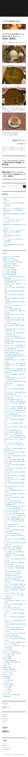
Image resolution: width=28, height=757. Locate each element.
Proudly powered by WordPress (19, 754)
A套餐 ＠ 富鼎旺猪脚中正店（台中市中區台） (13, 244)
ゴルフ (6, 682)
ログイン (5, 743)
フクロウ (5, 147)
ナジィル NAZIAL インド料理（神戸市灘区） (15, 568)
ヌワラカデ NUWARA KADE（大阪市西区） (15, 482)
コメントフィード (7, 747)
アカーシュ (18, 150)
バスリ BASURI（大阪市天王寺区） (13, 354)
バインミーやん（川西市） (11, 644)
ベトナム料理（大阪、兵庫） (10, 607)
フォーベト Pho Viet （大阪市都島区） (14, 642)
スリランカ (7, 691)
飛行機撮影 (6, 676)
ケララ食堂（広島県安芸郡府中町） (13, 519)
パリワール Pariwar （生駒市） (12, 443)
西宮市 (14, 150)
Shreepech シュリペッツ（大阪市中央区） (15, 385)
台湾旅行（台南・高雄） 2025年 (11, 262)
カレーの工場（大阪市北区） (11, 533)
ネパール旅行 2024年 (8, 263)
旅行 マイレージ (7, 674)
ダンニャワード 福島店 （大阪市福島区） (14, 406)
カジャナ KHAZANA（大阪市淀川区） (14, 566)
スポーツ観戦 (8, 680)
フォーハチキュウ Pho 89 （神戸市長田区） (15, 613)
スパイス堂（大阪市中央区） (11, 549)
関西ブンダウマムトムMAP (9, 260)
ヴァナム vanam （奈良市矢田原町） (13, 513)
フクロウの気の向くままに (11, 21)
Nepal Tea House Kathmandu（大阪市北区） (15, 291)
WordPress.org (6, 749)
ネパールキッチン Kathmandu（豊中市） (14, 423)
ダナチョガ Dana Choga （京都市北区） (14, 408)
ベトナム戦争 (8, 685)
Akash (21, 150)
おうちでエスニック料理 (9, 651)
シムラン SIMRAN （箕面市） (12, 309)
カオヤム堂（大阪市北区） (11, 571)
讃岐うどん (6, 667)
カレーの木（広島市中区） (11, 524)
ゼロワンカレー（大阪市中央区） (12, 546)
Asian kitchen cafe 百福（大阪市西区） (14, 587)
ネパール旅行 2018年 (8, 271)
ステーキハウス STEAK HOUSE (11, 653)
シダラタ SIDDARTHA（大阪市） (13, 399)
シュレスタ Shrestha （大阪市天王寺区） (14, 401)
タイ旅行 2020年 (7, 267)
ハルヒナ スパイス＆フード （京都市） (14, 515)
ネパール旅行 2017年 (8, 272)
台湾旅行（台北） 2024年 (9, 265)
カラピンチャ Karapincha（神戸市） (13, 459)
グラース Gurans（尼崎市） (11, 323)
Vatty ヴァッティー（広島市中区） (13, 434)
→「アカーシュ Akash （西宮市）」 (10, 134)
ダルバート (4, 150)
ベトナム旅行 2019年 (8, 269)
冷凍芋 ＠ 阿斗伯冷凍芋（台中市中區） (12, 235)
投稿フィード (6, 745)
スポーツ (5, 678)
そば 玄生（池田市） (9, 660)
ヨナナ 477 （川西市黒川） (11, 517)
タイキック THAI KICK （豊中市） (13, 593)
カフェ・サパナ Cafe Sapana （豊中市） (14, 584)
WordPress (6, 696)
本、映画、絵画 (7, 683)
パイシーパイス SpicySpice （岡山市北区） (15, 520)
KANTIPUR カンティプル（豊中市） (13, 318)
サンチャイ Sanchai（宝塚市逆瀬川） (13, 435)
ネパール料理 (9, 150)
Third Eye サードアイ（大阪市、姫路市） (14, 363)
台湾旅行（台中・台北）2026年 (10, 256)
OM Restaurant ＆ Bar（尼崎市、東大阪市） (15, 325)
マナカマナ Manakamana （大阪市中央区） (15, 294)
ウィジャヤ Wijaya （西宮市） (12, 501)
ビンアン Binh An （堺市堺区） (12, 636)
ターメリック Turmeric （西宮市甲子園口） (15, 287)
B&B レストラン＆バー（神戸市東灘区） (14, 345)
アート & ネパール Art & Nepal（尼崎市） (14, 437)
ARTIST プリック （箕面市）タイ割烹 (14, 586)
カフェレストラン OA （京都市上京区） (14, 410)
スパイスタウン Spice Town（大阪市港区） (15, 388)
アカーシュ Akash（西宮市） (18, 148)
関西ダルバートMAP (8, 258)
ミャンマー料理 (7, 649)
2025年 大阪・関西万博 (8, 274)
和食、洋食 (6, 658)
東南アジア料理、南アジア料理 (10, 548)
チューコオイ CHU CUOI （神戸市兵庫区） (15, 616)
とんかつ (5, 663)
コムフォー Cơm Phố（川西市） (12, 627)
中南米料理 (6, 598)
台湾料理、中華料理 (8, 669)
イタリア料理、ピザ (8, 654)
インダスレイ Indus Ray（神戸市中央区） (14, 535)
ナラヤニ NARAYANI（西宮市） (12, 432)
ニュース (5, 692)
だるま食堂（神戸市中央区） (11, 336)
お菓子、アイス (7, 673)
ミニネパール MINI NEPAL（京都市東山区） (15, 419)
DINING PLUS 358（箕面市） (12, 662)
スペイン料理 (6, 656)
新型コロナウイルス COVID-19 (10, 694)
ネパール (7, 687)
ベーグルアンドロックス (9, 671)
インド (6, 689)
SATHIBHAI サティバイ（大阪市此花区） (14, 368)
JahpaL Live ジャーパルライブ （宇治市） (14, 439)
